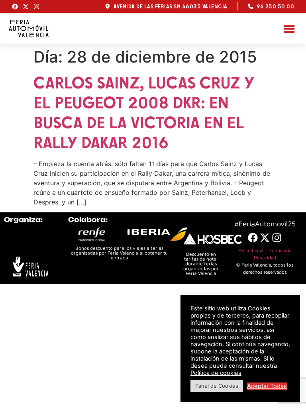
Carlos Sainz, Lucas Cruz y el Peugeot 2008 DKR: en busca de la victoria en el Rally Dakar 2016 (143, 112)
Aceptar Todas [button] (267, 386)
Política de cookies (215, 373)
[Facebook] (15, 7)
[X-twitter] (26, 7)
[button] (289, 28)
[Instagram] (36, 7)
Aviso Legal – (253, 250)
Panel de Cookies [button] (216, 385)
